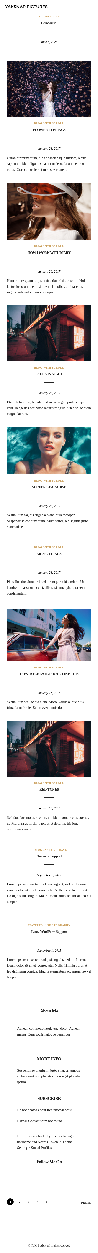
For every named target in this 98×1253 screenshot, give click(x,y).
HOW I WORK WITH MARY (49, 253)
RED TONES (49, 789)
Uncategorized (49, 16)
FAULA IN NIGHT (49, 374)
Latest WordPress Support (49, 932)
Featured (35, 925)
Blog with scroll (49, 123)
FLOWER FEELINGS (49, 130)
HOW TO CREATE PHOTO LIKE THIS (49, 674)
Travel (63, 849)
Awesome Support (49, 856)
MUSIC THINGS (49, 554)
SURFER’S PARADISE (49, 487)
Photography (41, 849)
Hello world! (49, 23)
